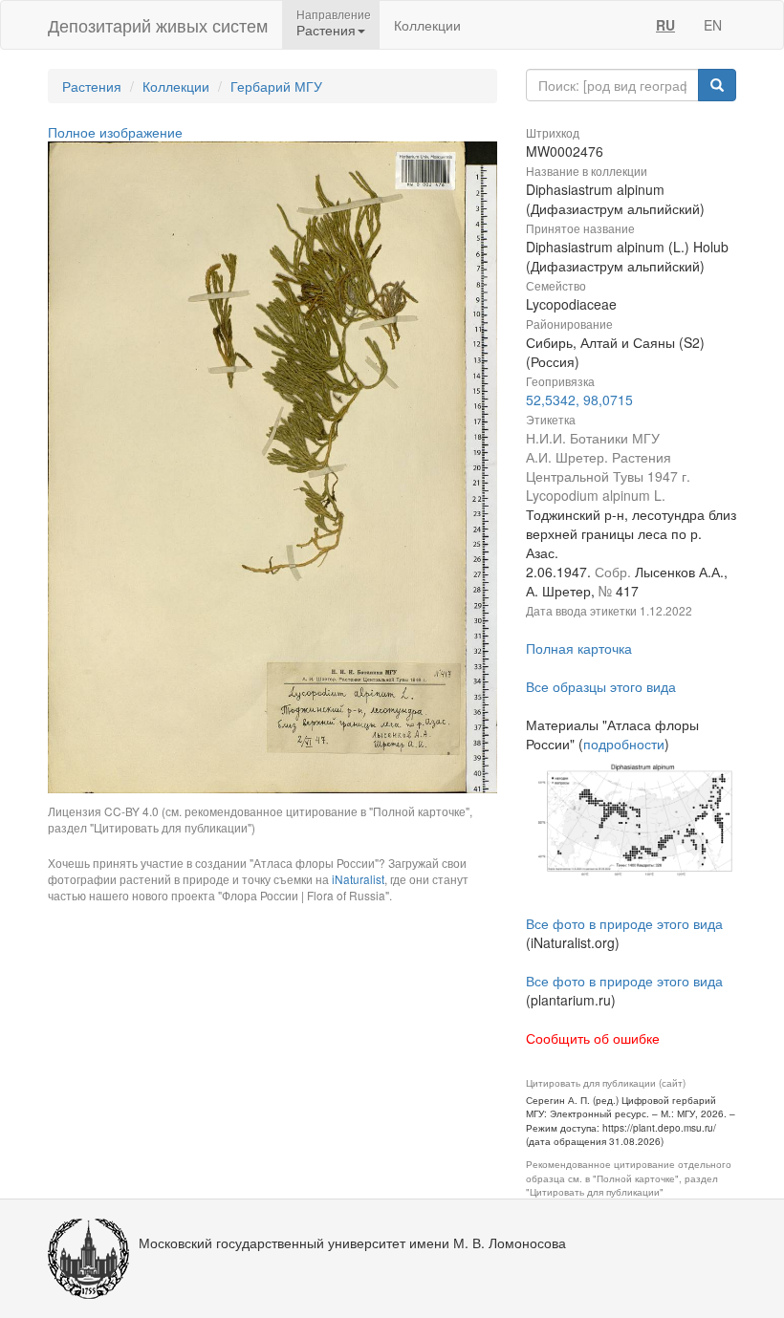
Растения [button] (326, 29)
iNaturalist (358, 879)
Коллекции (427, 24)
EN (713, 24)
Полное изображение (115, 131)
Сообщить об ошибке (593, 1038)
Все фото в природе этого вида (624, 923)
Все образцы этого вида (601, 686)
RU (665, 24)
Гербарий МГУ (276, 86)
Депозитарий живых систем (158, 24)
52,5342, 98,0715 (579, 399)
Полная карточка (579, 648)
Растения (91, 86)
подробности (623, 743)
